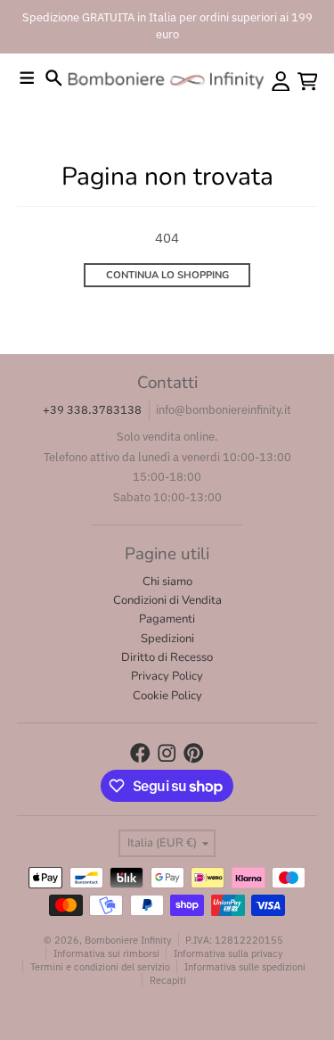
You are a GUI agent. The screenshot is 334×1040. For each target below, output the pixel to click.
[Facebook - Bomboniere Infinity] (140, 753)
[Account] (281, 81)
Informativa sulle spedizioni (244, 966)
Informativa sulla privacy (228, 953)
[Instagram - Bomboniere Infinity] (167, 753)
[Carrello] (307, 81)
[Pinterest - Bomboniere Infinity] (193, 753)
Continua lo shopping (167, 275)
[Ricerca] (54, 78)
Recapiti (168, 979)
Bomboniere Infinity (128, 939)
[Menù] (27, 78)
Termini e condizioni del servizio (100, 966)
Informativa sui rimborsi (106, 953)
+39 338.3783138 (92, 409)
